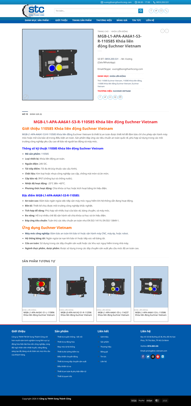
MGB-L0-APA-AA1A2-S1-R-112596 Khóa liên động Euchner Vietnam (76, 313)
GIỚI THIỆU (61, 20)
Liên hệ (104, 361)
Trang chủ (103, 31)
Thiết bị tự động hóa (66, 342)
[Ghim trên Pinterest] (115, 97)
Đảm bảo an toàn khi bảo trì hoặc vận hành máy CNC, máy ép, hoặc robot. (76, 233)
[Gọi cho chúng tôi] (166, 11)
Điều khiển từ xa (64, 366)
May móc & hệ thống (66, 346)
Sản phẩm (105, 342)
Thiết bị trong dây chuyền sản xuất (71, 361)
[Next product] (162, 31)
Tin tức (103, 356)
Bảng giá (104, 351)
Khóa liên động (119, 31)
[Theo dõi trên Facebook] (151, 11)
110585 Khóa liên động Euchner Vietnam (114, 83)
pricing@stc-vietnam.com (156, 351)
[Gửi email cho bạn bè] (110, 97)
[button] (26, 97)
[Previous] (22, 295)
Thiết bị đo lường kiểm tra (68, 351)
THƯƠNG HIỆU (104, 20)
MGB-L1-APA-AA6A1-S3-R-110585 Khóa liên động (47, 134)
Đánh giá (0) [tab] (36, 114)
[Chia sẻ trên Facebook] (100, 97)
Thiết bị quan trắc (64, 376)
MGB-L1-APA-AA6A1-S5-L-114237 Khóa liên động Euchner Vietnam (113, 313)
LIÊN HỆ (150, 20)
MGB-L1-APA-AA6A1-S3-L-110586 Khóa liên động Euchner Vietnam (150, 313)
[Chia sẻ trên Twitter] (105, 97)
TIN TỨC (136, 20)
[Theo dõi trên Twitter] (156, 11)
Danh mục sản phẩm (37, 20)
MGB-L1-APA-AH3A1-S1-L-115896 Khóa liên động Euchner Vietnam (39, 313)
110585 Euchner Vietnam (112, 80)
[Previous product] (167, 31)
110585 (37, 153)
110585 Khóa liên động (132, 80)
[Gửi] (140, 11)
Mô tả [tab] (25, 114)
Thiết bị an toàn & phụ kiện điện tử (71, 371)
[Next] (168, 295)
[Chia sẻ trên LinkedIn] (120, 97)
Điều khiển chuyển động (67, 356)
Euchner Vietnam (122, 91)
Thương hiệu (106, 346)
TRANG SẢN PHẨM (82, 20)
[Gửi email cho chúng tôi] (161, 11)
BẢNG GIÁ (122, 20)
